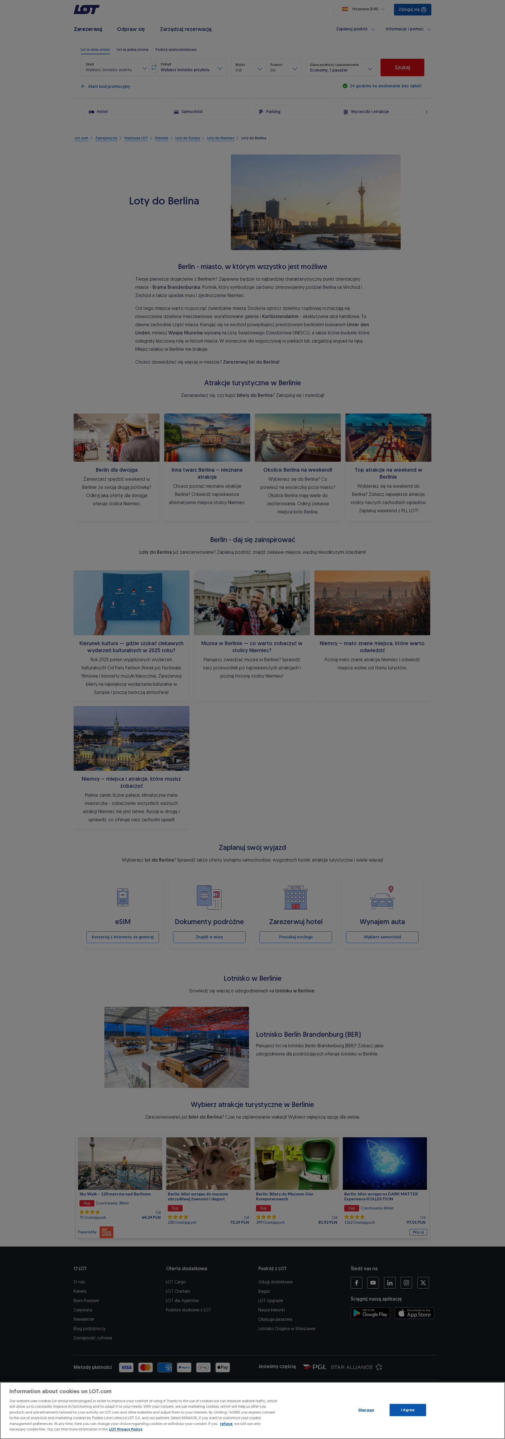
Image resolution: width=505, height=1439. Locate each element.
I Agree (408, 1410)
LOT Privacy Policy (125, 1429)
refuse (226, 1423)
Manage (366, 1410)
